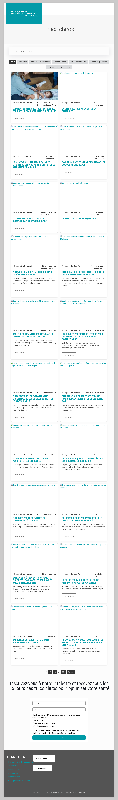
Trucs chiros (13, 765)
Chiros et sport (99, 156)
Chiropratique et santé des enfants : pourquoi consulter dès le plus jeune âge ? (82, 399)
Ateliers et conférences (40, 62)
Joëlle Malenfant (26, 103)
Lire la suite (19, 118)
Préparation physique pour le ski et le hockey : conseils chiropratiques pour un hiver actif (83, 642)
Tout (13, 62)
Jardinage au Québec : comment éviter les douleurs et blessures (82, 459)
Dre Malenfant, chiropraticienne (20, 762)
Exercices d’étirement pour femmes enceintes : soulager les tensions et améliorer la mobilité (32, 580)
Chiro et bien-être (49, 156)
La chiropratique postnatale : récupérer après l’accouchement (31, 219)
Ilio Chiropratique (42, 768)
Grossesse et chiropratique (45, 723)
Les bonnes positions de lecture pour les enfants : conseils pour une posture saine (82, 337)
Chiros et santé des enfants (59, 67)
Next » (70, 672)
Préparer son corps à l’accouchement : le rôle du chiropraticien (34, 273)
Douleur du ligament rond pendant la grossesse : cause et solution (33, 335)
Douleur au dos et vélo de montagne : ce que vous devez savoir (83, 163)
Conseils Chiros (60, 62)
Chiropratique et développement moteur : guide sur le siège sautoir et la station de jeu (33, 399)
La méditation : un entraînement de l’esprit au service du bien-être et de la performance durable (34, 165)
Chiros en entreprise (78, 62)
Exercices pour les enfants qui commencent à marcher (29, 519)
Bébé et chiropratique (43, 721)
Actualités (23, 62)
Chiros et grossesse (99, 62)
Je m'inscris (59, 737)
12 (63, 672)
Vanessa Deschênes (27, 156)
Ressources (13, 773)
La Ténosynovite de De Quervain (79, 218)
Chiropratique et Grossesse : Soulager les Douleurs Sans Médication (83, 273)
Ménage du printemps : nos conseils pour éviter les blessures (32, 459)
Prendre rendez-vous (44, 758)
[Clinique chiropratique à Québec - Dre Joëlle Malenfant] (24, 13)
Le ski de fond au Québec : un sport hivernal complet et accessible (80, 581)
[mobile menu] (108, 9)
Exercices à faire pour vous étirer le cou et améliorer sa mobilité (82, 519)
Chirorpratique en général (44, 726)
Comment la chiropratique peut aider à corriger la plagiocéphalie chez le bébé (34, 110)
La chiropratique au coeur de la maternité (79, 110)
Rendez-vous (13, 769)
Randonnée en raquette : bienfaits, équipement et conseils (31, 641)
